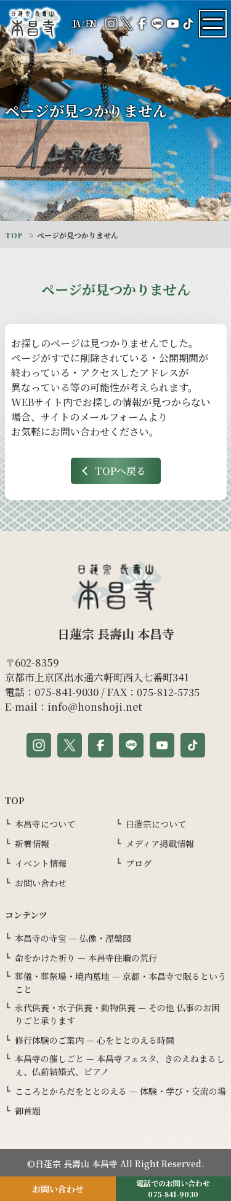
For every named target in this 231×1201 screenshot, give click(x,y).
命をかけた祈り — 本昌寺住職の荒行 (86, 958)
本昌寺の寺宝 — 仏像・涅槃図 (73, 938)
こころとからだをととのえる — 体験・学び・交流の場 (120, 1091)
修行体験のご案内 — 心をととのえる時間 (94, 1040)
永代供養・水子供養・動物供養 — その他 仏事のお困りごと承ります (117, 1014)
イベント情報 (41, 863)
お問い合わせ (41, 883)
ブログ (139, 863)
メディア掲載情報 (160, 843)
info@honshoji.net (94, 707)
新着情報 (32, 843)
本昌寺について (45, 824)
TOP (14, 235)
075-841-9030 (66, 692)
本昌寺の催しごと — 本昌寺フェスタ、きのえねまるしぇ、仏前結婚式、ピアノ (120, 1065)
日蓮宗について (156, 824)
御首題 (28, 1111)
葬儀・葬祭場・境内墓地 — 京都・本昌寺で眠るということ (120, 982)
